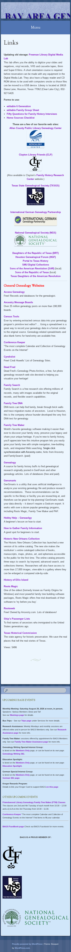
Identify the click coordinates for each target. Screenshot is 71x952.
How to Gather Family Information (23, 528)
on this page (52, 787)
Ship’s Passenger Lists (17, 618)
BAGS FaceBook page (13, 826)
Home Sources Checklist (20, 117)
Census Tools (11, 316)
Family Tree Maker (14, 425)
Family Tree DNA (13, 403)
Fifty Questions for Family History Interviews (32, 114)
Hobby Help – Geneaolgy (18, 517)
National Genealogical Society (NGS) (35, 232)
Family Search (12, 385)
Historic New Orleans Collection (22, 538)
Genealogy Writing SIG (13, 754)
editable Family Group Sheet (23, 110)
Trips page (26, 721)
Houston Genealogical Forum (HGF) (35, 257)
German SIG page (11, 778)
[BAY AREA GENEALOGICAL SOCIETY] (29, 10)
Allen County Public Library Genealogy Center (35, 128)
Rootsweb (9, 608)
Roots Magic (11, 586)
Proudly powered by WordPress (27, 944)
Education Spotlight (12, 766)
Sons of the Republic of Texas (32, 272)
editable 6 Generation (19, 106)
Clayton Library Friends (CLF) (35, 154)
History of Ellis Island (16, 579)
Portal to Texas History (35, 261)
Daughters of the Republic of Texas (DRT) (35, 253)
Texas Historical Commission (20, 633)
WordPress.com (22, 948)
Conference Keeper (14, 342)
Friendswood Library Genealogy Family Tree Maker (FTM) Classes (34, 802)
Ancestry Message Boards (18, 302)
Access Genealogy (14, 292)
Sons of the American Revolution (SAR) (32, 268)
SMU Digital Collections (35, 264)
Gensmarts (10, 480)
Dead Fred (9, 367)
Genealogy (10, 462)
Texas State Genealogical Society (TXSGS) (35, 185)
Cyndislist (9, 356)
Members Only (23, 750)
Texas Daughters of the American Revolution (36, 276)
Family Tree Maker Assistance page (31, 742)
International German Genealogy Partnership (35, 212)
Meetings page (17, 715)
